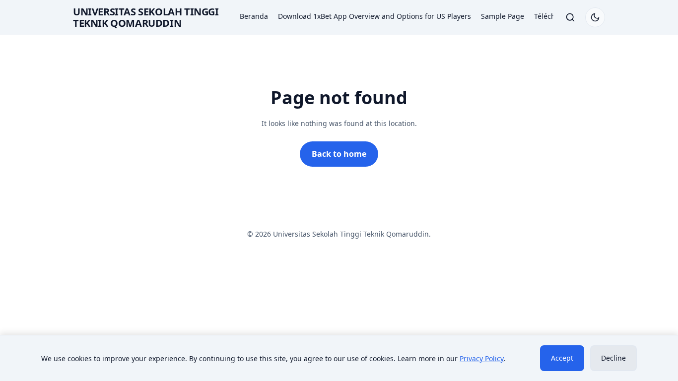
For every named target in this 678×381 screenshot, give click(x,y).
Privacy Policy (482, 358)
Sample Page (502, 16)
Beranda (254, 16)
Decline (613, 358)
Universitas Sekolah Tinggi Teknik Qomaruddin (146, 17)
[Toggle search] (570, 17)
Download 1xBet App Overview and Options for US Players (374, 16)
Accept (562, 358)
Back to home (339, 153)
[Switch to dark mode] (595, 17)
